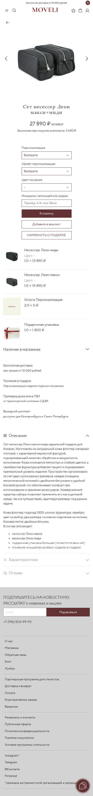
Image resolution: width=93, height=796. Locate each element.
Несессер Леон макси (41, 275)
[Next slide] (87, 59)
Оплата (10, 693)
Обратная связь (15, 655)
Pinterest (11, 776)
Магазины (12, 648)
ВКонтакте (12, 769)
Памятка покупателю (19, 738)
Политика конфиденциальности (27, 731)
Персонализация (33, 148)
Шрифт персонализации (38, 164)
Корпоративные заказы (21, 700)
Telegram (11, 762)
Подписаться (68, 612)
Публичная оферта (18, 724)
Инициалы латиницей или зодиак (45, 196)
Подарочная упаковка (41, 325)
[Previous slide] (6, 59)
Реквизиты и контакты (20, 718)
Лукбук (10, 669)
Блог (8, 662)
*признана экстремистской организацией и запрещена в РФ (46, 783)
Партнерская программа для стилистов (32, 679)
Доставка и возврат (18, 686)
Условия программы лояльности (27, 745)
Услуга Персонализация (43, 300)
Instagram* (12, 756)
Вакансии (11, 707)
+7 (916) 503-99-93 (17, 622)
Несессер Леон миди (41, 250)
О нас (9, 641)
